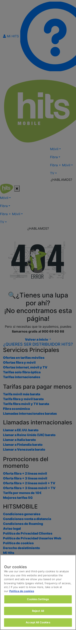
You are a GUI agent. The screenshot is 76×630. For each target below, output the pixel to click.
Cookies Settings (38, 599)
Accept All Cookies (38, 622)
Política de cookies (21, 591)
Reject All (38, 610)
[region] (38, 592)
